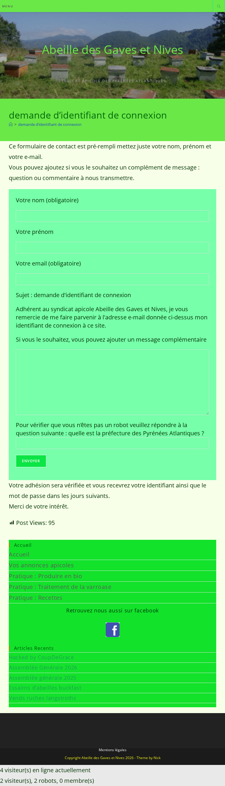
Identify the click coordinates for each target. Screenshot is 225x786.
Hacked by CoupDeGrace (41, 657)
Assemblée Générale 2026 (43, 667)
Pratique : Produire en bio (45, 576)
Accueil (19, 554)
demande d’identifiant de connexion (49, 124)
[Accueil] (11, 124)
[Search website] (219, 7)
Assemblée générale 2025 (42, 677)
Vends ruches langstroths (42, 697)
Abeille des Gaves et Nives (112, 49)
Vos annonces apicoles (41, 565)
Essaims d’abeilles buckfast (45, 687)
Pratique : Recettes (35, 598)
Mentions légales (113, 749)
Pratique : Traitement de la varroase (60, 587)
